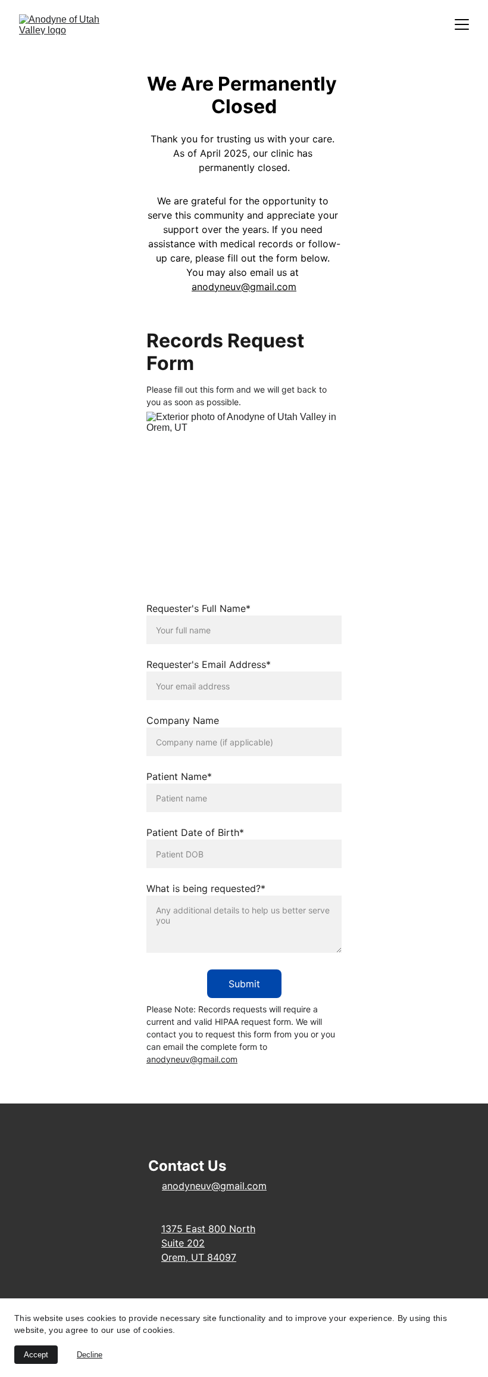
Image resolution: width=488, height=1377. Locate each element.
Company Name (182, 720)
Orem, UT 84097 (198, 1257)
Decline (89, 1354)
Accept (36, 1354)
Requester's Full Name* (198, 608)
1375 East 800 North (208, 1229)
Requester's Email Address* (208, 664)
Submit (244, 984)
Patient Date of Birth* (195, 832)
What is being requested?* (205, 888)
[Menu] (462, 24)
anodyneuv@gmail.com (244, 287)
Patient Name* (179, 776)
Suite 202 (183, 1243)
